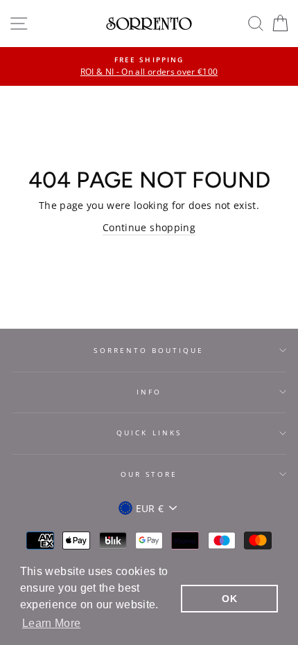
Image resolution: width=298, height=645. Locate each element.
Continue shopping (149, 227)
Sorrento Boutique (149, 350)
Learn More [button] (51, 623)
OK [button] (229, 598)
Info (149, 392)
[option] (149, 66)
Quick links (149, 432)
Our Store (149, 474)
